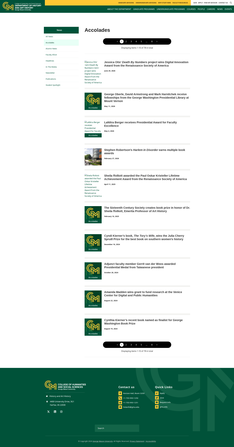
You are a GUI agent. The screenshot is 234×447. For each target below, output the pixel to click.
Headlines (50, 60)
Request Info (165, 402)
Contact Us (223, 3)
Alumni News (51, 48)
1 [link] (121, 41)
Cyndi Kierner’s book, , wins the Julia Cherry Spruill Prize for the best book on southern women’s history (144, 237)
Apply (200, 3)
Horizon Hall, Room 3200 (134, 393)
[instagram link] (61, 412)
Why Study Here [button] (164, 3)
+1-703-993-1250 (130, 398)
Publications (51, 79)
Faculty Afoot (51, 54)
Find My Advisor (210, 3)
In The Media (51, 67)
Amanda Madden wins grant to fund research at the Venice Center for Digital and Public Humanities (143, 293)
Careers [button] (211, 9)
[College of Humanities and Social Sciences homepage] (67, 384)
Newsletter (50, 73)
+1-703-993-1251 (130, 402)
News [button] (220, 9)
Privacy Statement (137, 441)
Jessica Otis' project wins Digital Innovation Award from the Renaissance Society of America (146, 64)
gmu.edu (163, 407)
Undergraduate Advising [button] (146, 3)
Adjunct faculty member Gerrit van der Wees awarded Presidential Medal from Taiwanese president (140, 265)
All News (49, 36)
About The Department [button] (119, 9)
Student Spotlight (53, 85)
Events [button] (228, 9)
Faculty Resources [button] (180, 3)
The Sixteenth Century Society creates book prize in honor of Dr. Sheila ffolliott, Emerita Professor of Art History (147, 209)
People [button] (201, 9)
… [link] (146, 41)
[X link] (48, 412)
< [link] (117, 41)
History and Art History (60, 396)
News (59, 30)
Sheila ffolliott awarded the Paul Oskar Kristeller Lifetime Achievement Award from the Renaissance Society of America (145, 177)
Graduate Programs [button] (144, 9)
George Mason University (103, 441)
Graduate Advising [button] (126, 3)
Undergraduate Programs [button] (171, 9)
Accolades (50, 42)
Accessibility (151, 441)
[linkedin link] (55, 412)
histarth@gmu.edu (131, 407)
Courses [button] (191, 9)
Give (195, 3)
